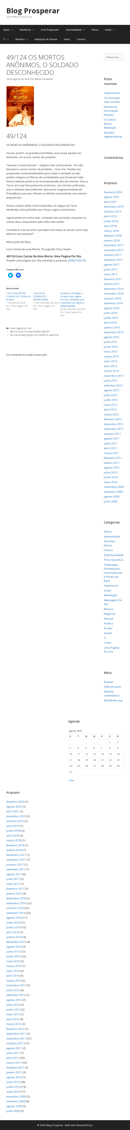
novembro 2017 (114, 250)
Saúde (108, 29)
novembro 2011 (114, 429)
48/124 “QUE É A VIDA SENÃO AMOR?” (30, 331)
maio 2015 (110, 351)
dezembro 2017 (114, 245)
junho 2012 (111, 400)
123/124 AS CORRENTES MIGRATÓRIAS (40, 296)
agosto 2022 (111, 197)
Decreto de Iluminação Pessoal (111, 111)
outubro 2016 (112, 298)
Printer (108, 628)
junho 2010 (111, 477)
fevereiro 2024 (113, 192)
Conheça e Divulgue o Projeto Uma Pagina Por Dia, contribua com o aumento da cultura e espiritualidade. (72, 299)
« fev (71, 780)
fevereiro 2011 (113, 458)
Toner (107, 643)
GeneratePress (84, 1125)
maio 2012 (110, 405)
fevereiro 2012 (113, 419)
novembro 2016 (114, 293)
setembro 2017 (113, 260)
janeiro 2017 (112, 284)
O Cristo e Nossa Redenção (110, 123)
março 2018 (111, 231)
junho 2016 (111, 318)
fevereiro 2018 (113, 235)
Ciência (108, 550)
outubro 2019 (112, 211)
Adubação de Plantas (46, 39)
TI (4, 39)
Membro (20, 39)
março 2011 (111, 453)
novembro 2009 (114, 487)
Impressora (111, 585)
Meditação (110, 595)
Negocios (109, 614)
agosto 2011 (111, 438)
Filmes (94, 29)
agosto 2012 (111, 390)
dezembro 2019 (114, 206)
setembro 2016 (113, 303)
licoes (107, 590)
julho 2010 (110, 472)
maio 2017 (110, 274)
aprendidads (112, 536)
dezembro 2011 (114, 424)
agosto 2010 (111, 467)
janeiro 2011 (112, 463)
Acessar (109, 682)
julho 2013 (110, 380)
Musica (108, 609)
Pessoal (108, 618)
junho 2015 (111, 347)
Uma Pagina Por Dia (20, 328)
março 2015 (111, 356)
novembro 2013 (114, 376)
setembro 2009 (113, 492)
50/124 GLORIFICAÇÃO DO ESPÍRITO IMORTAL (34, 335)
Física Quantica (113, 560)
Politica (108, 623)
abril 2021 (110, 202)
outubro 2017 (112, 255)
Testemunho (112, 93)
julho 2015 (110, 342)
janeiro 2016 (112, 327)
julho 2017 (110, 269)
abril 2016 (110, 322)
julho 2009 (110, 501)
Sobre (67, 39)
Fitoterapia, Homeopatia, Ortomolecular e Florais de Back (113, 573)
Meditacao (25, 29)
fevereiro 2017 (113, 279)
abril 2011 (110, 448)
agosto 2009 (111, 496)
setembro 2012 (113, 385)
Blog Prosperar (33, 10)
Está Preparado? (50, 29)
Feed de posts (112, 686)
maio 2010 (110, 482)
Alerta (107, 531)
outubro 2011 (112, 434)
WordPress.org (113, 700)
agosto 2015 (111, 337)
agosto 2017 (111, 264)
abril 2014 (110, 366)
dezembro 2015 (114, 332)
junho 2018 (111, 221)
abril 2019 (110, 216)
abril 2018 (110, 226)
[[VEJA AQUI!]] (77, 260)
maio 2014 (110, 361)
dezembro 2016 (114, 289)
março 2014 (111, 371)
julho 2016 (110, 313)
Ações (6, 29)
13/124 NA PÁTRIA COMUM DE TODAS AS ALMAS (18, 296)
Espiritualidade (74, 29)
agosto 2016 (111, 308)
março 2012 (111, 414)
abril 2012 (110, 409)
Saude (108, 633)
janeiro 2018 (112, 240)
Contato (81, 39)
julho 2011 (110, 443)
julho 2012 (110, 395)
